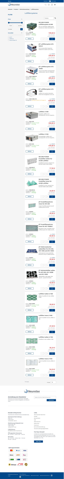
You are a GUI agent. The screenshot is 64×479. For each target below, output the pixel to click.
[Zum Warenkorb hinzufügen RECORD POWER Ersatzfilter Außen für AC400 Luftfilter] (52, 174)
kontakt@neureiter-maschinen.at (15, 430)
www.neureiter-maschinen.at (25, 475)
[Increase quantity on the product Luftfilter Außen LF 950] (47, 353)
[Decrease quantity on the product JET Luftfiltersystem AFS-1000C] (42, 106)
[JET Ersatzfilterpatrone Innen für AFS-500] (32, 205)
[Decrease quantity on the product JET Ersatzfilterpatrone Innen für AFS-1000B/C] (42, 241)
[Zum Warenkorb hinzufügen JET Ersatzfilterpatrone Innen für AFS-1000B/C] (52, 241)
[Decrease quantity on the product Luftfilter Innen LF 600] (42, 332)
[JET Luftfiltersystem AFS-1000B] (32, 70)
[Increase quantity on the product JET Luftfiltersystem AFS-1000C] (47, 106)
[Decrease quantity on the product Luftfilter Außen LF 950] (42, 353)
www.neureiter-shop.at (35, 475)
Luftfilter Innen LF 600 (45, 315)
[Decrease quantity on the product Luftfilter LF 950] (42, 151)
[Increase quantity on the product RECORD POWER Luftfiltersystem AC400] (47, 39)
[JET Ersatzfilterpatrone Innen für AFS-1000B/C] (32, 228)
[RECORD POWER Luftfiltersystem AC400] (32, 26)
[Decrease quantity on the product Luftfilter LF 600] (42, 129)
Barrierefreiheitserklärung (39, 426)
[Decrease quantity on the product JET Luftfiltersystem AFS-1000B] (42, 84)
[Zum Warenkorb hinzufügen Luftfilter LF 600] (52, 129)
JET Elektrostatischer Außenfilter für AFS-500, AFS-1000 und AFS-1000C (46, 249)
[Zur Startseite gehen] (14, 4)
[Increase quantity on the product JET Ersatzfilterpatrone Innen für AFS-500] (47, 219)
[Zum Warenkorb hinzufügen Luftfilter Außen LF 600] (52, 310)
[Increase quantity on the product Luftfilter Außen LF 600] (47, 310)
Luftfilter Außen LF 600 (46, 294)
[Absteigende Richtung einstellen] (55, 18)
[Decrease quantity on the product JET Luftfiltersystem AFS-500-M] (42, 61)
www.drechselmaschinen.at (45, 475)
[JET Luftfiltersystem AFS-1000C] (32, 93)
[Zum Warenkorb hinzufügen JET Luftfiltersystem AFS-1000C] (52, 106)
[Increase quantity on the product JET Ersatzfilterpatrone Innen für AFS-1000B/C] (47, 241)
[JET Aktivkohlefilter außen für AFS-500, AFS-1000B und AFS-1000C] (32, 274)
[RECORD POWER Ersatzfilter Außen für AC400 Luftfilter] (32, 161)
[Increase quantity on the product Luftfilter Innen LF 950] (47, 375)
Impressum (36, 425)
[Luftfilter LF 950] (32, 138)
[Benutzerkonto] (49, 4)
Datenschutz (36, 423)
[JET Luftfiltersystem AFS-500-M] (32, 47)
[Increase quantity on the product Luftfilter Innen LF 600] (47, 332)
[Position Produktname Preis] (49, 18)
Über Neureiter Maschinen (39, 414)
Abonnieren (51, 400)
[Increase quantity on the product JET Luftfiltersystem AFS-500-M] (47, 61)
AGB (35, 419)
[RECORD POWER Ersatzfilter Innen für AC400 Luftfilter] (32, 183)
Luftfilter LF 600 (43, 112)
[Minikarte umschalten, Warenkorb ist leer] (52, 4)
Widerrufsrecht (37, 421)
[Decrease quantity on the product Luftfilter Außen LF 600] (42, 310)
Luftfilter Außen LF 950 (46, 337)
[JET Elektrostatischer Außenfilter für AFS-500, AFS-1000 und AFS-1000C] (32, 251)
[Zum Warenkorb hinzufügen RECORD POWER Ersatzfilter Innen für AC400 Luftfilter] (52, 196)
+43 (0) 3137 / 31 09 (12, 427)
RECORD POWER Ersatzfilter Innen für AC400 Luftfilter (45, 181)
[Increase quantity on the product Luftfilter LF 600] (47, 129)
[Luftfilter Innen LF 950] (32, 362)
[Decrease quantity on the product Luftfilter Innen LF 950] (42, 375)
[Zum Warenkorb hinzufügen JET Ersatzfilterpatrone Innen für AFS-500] (52, 219)
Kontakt (35, 416)
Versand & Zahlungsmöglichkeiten (41, 428)
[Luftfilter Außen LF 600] (32, 297)
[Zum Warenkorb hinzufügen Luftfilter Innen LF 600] (52, 332)
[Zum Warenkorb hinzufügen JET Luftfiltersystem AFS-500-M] (52, 61)
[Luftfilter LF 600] (32, 115)
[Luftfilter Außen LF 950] (32, 340)
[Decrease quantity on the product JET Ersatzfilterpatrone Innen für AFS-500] (42, 219)
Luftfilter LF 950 (43, 134)
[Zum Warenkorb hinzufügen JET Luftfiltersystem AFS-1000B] (52, 84)
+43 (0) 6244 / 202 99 (12, 420)
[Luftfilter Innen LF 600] (32, 319)
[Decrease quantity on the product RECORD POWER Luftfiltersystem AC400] (42, 39)
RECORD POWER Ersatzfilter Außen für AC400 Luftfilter (45, 159)
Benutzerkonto (37, 418)
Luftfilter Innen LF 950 (45, 359)
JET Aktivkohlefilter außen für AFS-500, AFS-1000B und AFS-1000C (47, 272)
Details (29, 38)
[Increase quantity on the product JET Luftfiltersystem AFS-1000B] (47, 84)
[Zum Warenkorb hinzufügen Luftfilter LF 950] (52, 151)
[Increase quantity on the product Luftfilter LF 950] (47, 151)
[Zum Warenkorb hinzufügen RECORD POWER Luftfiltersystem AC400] (52, 39)
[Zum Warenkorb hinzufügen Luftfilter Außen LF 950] (52, 353)
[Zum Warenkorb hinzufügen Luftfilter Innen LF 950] (52, 375)
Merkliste (46, 1)
